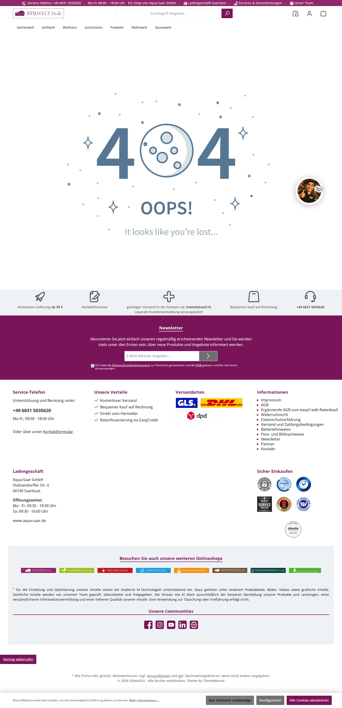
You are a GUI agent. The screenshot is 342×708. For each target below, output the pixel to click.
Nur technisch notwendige (230, 700)
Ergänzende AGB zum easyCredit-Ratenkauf (299, 409)
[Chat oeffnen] (309, 191)
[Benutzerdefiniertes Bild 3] (303, 484)
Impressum (271, 400)
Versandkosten (158, 676)
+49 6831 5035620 (310, 307)
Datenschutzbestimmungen (131, 365)
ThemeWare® (214, 680)
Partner (268, 444)
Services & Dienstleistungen (260, 3)
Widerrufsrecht (274, 414)
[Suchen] (227, 13)
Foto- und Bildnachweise (282, 434)
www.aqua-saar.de (29, 520)
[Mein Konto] (309, 13)
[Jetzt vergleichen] (295, 13)
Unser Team (304, 3)
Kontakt (268, 448)
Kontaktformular (95, 307)
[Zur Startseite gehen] (38, 13)
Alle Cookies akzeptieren (309, 700)
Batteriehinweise (276, 429)
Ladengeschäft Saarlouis (206, 3)
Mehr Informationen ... (144, 700)
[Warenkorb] (323, 13)
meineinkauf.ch (198, 307)
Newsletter (270, 439)
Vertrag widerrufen (18, 659)
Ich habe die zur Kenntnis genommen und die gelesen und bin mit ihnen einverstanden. (166, 367)
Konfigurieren (270, 700)
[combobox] (169, 13)
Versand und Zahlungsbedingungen (292, 424)
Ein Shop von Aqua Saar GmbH (152, 3)
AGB (198, 365)
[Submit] (208, 356)
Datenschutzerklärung (281, 419)
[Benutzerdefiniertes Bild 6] (303, 504)
